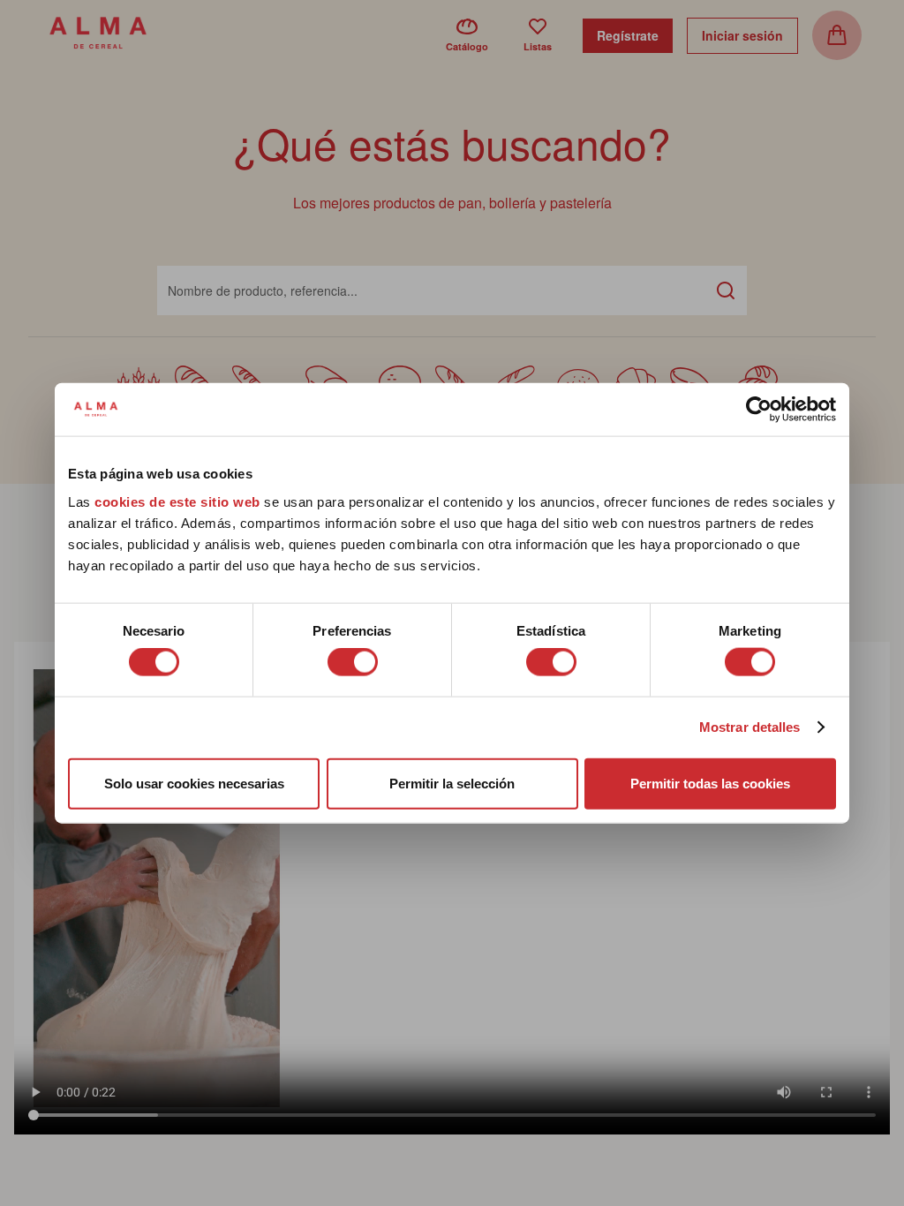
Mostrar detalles (750, 727)
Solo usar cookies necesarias (194, 782)
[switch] (353, 662)
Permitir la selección (452, 782)
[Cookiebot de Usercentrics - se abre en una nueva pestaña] (759, 409)
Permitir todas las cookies (710, 782)
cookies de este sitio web (179, 501)
